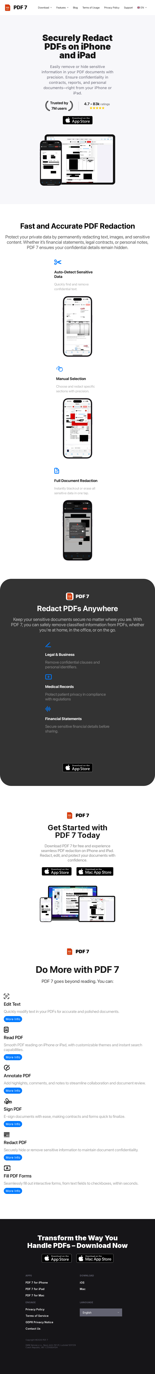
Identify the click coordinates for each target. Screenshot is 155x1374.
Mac (83, 1289)
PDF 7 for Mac (35, 1295)
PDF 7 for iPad (35, 1289)
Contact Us (33, 1329)
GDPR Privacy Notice (39, 1322)
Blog (75, 7)
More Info (13, 1019)
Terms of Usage (91, 7)
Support (128, 7)
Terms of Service (37, 1316)
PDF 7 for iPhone (37, 1283)
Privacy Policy (111, 7)
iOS (82, 1283)
